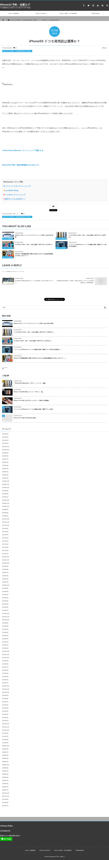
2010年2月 (5, 743)
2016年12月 (5, 557)
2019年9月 (5, 490)
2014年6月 (5, 632)
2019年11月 (5, 484)
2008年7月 (5, 771)
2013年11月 (5, 654)
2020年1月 (5, 478)
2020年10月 (5, 449)
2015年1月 (5, 610)
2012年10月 (5, 692)
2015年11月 (5, 585)
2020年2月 (5, 475)
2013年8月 (5, 664)
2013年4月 (5, 673)
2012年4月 (5, 711)
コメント (17, 213)
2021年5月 (5, 443)
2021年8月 (5, 437)
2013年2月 (5, 680)
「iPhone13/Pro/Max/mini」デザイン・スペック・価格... (30, 383)
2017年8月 (5, 531)
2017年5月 (5, 541)
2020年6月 (5, 462)
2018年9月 (5, 509)
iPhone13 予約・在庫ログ (15, 4)
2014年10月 (5, 620)
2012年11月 (5, 689)
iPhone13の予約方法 (41, 13)
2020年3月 (5, 472)
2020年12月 (5, 446)
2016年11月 (5, 560)
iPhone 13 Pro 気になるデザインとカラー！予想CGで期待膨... (31, 400)
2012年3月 (5, 714)
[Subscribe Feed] (102, 5)
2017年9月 (5, 528)
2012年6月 (5, 705)
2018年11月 (5, 503)
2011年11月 (5, 727)
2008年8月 (5, 768)
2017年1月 (5, 553)
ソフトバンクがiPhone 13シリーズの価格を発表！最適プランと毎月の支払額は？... (37, 349)
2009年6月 (5, 755)
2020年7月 (5, 459)
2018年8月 (5, 513)
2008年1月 (5, 790)
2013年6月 (5, 670)
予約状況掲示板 (95, 13)
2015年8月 (5, 591)
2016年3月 (5, 576)
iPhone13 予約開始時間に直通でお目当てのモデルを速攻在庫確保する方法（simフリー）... (40, 358)
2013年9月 (5, 661)
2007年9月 (5, 799)
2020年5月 (5, 465)
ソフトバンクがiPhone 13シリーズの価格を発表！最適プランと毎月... (34, 409)
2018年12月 (5, 500)
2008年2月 (5, 787)
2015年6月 (5, 598)
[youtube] (98, 5)
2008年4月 (5, 780)
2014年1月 (5, 648)
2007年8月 (5, 802)
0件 (16, 48)
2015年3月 (5, 607)
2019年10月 (5, 487)
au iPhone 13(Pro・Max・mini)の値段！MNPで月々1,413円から (33, 244)
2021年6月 (5, 440)
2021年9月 (5, 434)
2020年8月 (5, 456)
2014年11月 (5, 616)
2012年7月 (5, 702)
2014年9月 (5, 623)
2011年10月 (5, 730)
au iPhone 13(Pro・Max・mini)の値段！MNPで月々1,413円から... (33, 341)
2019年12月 (5, 481)
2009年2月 (5, 761)
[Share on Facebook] (84, 5)
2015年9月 (5, 588)
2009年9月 (5, 749)
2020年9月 (5, 453)
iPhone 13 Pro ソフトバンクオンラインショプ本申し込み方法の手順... (34, 323)
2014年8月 (5, 626)
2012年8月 (5, 698)
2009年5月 (5, 758)
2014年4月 (5, 639)
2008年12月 (5, 765)
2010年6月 (5, 739)
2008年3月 (5, 783)
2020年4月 (5, 468)
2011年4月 (5, 736)
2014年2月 (5, 645)
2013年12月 (5, 651)
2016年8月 (5, 569)
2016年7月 (5, 572)
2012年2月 (5, 717)
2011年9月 (5, 733)
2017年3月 (5, 547)
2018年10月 (5, 506)
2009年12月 (5, 746)
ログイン (16, 271)
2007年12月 (5, 793)
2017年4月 (5, 544)
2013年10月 (5, 657)
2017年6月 (5, 538)
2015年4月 (5, 604)
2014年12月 (5, 613)
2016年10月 (5, 563)
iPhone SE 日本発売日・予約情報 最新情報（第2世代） (17, 51)
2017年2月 (5, 550)
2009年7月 (5, 752)
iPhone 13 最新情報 (14, 13)
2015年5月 (5, 601)
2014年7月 (5, 629)
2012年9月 (5, 695)
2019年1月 (5, 497)
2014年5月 (5, 635)
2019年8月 (5, 494)
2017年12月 (5, 519)
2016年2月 (5, 579)
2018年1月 (5, 516)
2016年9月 (5, 566)
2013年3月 (5, 676)
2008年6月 (5, 774)
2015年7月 (5, 594)
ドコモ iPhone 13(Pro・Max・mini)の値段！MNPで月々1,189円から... (34, 332)
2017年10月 (5, 525)
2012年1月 (5, 720)
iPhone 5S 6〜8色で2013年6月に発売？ (25, 418)
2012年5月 (5, 708)
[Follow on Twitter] (88, 5)
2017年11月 (5, 522)
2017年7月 (5, 535)
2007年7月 (5, 806)
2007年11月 (5, 796)
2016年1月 (5, 582)
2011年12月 (5, 724)
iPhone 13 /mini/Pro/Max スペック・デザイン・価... (28, 392)
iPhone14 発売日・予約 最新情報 (68, 13)
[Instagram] (93, 5)
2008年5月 (5, 777)
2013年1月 (5, 683)
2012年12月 (5, 686)
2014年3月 (5, 642)
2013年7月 (5, 667)
